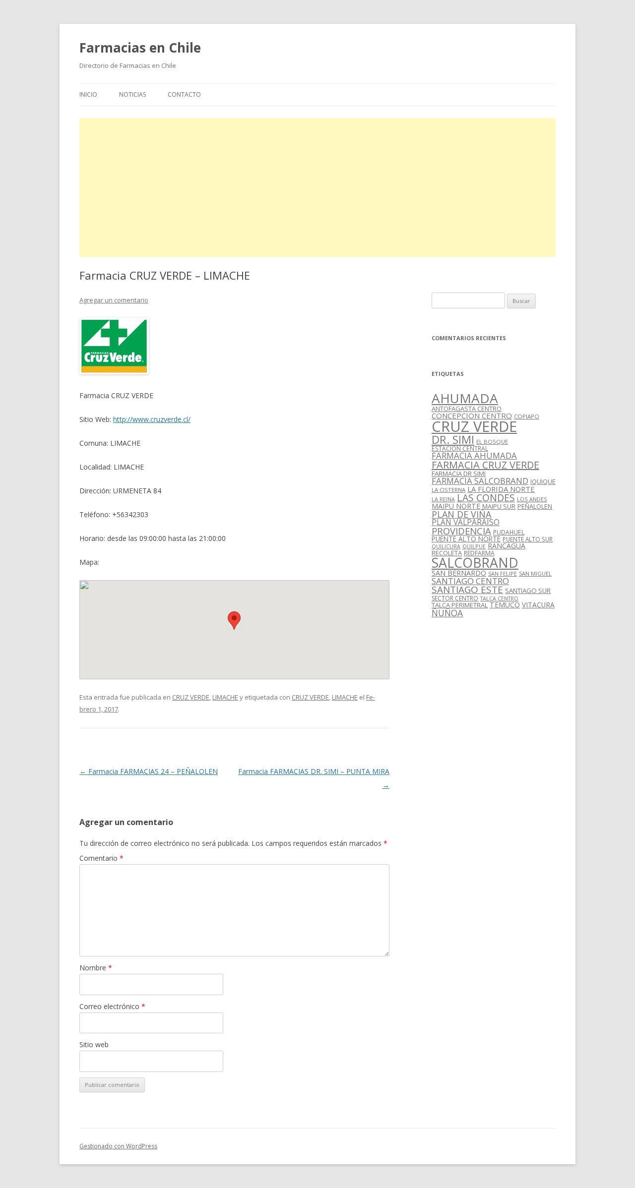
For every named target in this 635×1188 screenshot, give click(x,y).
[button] (234, 620)
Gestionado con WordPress (118, 1146)
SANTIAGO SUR (528, 590)
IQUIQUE (543, 481)
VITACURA (538, 604)
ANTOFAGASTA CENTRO (467, 408)
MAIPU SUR (498, 506)
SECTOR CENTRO (455, 598)
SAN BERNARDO (459, 573)
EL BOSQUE (492, 441)
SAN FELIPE (502, 573)
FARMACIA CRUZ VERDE (485, 465)
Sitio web (94, 1044)
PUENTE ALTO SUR (528, 539)
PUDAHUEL (508, 532)
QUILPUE (474, 546)
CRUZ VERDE (190, 697)
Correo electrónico (112, 1006)
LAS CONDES (486, 497)
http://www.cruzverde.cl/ (151, 419)
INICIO (88, 94)
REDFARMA (479, 553)
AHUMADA (465, 398)
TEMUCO (505, 604)
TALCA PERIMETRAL (460, 604)
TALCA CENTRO (499, 598)
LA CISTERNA (448, 489)
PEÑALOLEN (534, 506)
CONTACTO (184, 94)
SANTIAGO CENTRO (470, 581)
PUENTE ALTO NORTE (466, 538)
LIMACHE (225, 697)
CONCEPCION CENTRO (472, 415)
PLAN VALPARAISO (466, 522)
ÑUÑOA (447, 613)
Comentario (101, 858)
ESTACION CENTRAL (460, 448)
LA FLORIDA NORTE (501, 489)
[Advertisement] (317, 187)
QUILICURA (446, 546)
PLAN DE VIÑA (461, 514)
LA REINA (443, 499)
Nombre (95, 967)
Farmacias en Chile (140, 48)
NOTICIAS (132, 94)
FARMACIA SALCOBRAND (480, 480)
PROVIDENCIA (461, 531)
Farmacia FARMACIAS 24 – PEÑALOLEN (148, 771)
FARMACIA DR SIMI (459, 473)
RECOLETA (447, 552)
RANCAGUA (506, 545)
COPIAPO (526, 416)
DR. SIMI (453, 439)
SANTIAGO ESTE (467, 589)
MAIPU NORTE (456, 506)
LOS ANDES (532, 499)
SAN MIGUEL (535, 573)
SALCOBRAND (475, 563)
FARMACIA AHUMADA (474, 455)
